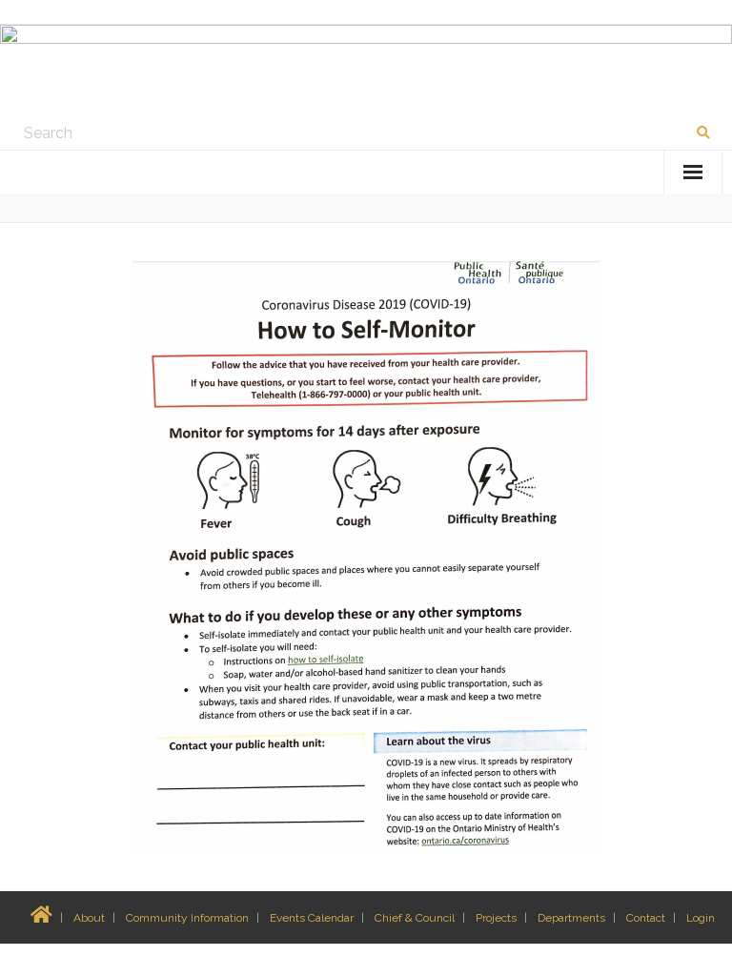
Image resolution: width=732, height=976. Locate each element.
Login (700, 918)
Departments (571, 918)
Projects (496, 918)
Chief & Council (415, 918)
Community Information (187, 918)
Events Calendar (312, 918)
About (89, 918)
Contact (645, 918)
